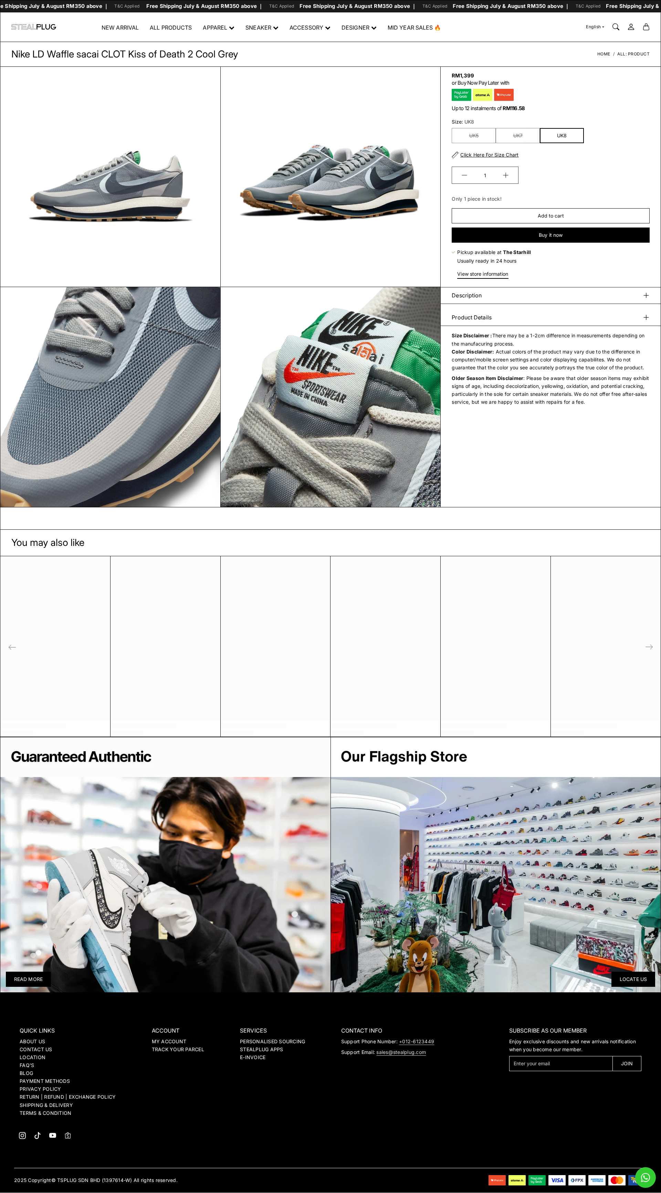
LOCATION (32, 1057)
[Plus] (505, 175)
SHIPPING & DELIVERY (46, 1105)
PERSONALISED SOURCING (272, 1041)
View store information (482, 274)
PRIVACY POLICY (40, 1089)
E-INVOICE (252, 1057)
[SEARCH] (615, 26)
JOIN (627, 1063)
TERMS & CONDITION (45, 1113)
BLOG (26, 1073)
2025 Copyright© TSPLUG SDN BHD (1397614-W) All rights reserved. (96, 1180)
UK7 (518, 135)
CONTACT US (36, 1049)
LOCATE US (633, 979)
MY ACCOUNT (169, 1041)
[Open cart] (646, 26)
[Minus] (464, 175)
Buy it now (551, 235)
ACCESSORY (306, 27)
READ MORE (28, 979)
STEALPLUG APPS (261, 1049)
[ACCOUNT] (631, 26)
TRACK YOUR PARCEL (178, 1049)
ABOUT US (32, 1041)
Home (603, 53)
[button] (22, 1135)
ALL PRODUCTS (171, 27)
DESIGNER (355, 27)
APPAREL (215, 27)
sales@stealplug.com (401, 1052)
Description (467, 295)
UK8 (562, 135)
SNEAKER (258, 27)
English (593, 26)
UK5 (474, 135)
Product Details (472, 317)
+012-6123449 (416, 1041)
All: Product (633, 53)
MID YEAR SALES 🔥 (414, 27)
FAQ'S (27, 1065)
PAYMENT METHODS (45, 1081)
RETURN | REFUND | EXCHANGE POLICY (68, 1097)
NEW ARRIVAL (120, 27)
